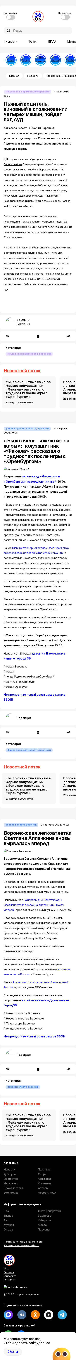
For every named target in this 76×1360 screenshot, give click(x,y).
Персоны (44, 1229)
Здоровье (44, 1215)
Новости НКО (47, 1192)
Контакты (9, 1279)
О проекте (10, 1275)
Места (42, 1225)
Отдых (8, 1229)
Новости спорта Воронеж (21, 824)
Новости (11, 41)
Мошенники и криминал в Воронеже (27, 91)
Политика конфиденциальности (23, 1241)
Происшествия (13, 1188)
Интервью (10, 1183)
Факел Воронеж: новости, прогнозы (27, 428)
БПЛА (52, 41)
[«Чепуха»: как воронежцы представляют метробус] (55, 60)
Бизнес (8, 1215)
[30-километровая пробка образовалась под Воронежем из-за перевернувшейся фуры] (70, 60)
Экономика (11, 1192)
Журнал (9, 1225)
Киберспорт (46, 1220)
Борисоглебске (13, 164)
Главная (14, 75)
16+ (6, 1268)
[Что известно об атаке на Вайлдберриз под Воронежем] (40, 60)
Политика (44, 1169)
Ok (35, 1314)
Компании (44, 1183)
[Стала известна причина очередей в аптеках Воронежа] (11, 60)
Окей (13, 1351)
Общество (11, 1178)
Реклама (9, 1272)
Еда (6, 1211)
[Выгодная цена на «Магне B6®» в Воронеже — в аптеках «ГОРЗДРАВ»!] (25, 60)
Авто (7, 1220)
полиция (57, 252)
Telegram (62, 1314)
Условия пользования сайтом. (21, 1245)
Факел (32, 41)
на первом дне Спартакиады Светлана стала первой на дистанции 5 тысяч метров (34, 905)
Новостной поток (22, 370)
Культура (10, 1174)
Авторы (43, 1188)
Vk (21, 1314)
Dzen (48, 1314)
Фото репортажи (49, 1211)
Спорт (42, 1174)
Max (8, 1314)
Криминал (44, 1178)
